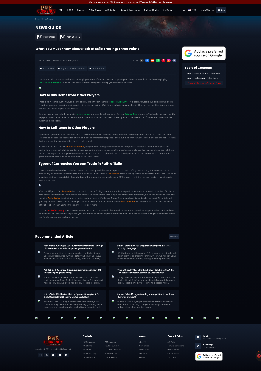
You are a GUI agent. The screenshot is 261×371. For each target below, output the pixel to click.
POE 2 (70, 10)
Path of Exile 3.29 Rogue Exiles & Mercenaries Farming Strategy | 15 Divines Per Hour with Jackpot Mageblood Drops (73, 247)
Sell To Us (167, 10)
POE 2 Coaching (89, 353)
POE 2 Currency (89, 342)
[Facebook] (147, 60)
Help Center (144, 349)
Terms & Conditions (175, 346)
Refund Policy (173, 353)
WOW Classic (95, 10)
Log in (203, 10)
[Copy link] (174, 60)
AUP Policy (171, 342)
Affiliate (142, 357)
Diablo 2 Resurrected (130, 10)
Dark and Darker (151, 10)
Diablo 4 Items (111, 357)
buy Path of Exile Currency (73, 68)
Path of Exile (48, 68)
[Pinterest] (163, 60)
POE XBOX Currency (113, 349)
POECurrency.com (69, 60)
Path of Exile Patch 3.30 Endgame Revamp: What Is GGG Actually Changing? (143, 247)
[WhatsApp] (158, 60)
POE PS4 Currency (112, 346)
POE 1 (61, 10)
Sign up (210, 10)
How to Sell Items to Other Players (203, 78)
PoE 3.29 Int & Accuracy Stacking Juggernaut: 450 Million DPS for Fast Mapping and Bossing (72, 271)
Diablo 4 (81, 10)
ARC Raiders (110, 10)
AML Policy (171, 357)
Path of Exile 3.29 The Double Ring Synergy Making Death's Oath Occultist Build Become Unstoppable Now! (71, 295)
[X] (142, 60)
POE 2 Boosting (89, 357)
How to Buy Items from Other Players (205, 73)
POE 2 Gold (87, 349)
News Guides (47, 19)
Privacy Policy (173, 349)
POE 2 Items (87, 346)
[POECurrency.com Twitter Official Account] (46, 355)
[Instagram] (169, 60)
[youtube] (40, 355)
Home (37, 19)
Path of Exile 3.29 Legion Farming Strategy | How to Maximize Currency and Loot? (145, 295)
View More (174, 236)
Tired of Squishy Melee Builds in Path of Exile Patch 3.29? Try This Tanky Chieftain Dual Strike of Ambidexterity (145, 271)
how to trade (97, 68)
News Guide (144, 346)
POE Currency (110, 342)
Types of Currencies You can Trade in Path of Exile (205, 83)
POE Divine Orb (110, 353)
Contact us (167, 2)
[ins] (66, 355)
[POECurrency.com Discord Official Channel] (53, 355)
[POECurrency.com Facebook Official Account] (59, 355)
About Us (143, 342)
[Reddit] (152, 60)
